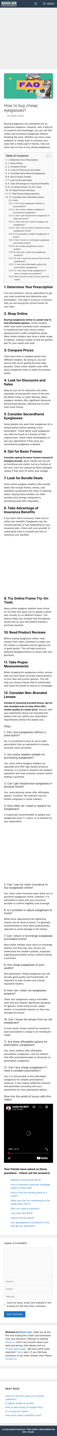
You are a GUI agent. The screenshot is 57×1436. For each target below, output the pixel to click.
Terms (20, 1352)
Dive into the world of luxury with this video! (31, 278)
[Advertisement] (28, 38)
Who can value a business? (25, 1208)
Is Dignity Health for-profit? (19, 1403)
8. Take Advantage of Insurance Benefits (28, 183)
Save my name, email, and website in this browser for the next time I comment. (29, 1304)
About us (10, 1342)
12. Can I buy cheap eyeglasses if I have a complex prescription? (30, 272)
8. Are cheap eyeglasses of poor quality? (28, 247)
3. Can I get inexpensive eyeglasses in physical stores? (31, 217)
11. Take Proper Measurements (24, 193)
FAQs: (15, 200)
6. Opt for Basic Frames (19, 176)
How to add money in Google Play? (24, 1407)
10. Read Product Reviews (22, 190)
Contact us (11, 1359)
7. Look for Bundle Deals (19, 180)
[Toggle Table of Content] (47, 156)
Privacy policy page (15, 1349)
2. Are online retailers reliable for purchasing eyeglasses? (28, 211)
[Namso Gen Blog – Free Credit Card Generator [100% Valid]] (9, 4)
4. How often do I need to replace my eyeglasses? (30, 223)
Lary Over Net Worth (22, 1213)
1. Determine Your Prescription (22, 160)
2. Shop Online (15, 163)
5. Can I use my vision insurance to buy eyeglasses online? (31, 229)
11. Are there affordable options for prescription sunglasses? (30, 266)
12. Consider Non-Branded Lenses (26, 197)
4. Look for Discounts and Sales (24, 170)
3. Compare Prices (17, 166)
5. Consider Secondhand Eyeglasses (26, 173)
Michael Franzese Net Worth (26, 1180)
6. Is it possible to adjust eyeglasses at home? (31, 235)
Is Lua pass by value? (16, 1411)
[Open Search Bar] (35, 4)
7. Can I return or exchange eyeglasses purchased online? (31, 241)
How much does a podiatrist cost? (23, 1415)
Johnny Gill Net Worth (22, 1218)
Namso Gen (25, 1332)
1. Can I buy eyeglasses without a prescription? (28, 205)
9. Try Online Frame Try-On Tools (24, 187)
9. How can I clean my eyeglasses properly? (30, 253)
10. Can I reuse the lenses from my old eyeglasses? (32, 260)
